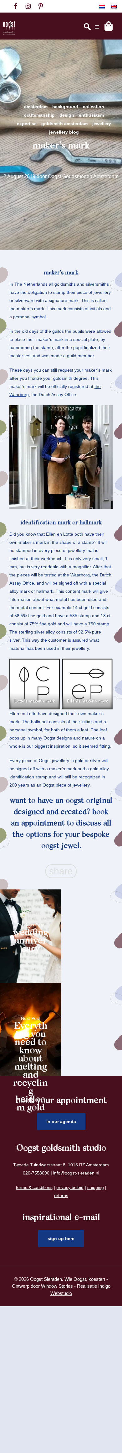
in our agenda (61, 1121)
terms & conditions (34, 1187)
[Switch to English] (114, 6)
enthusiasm (91, 115)
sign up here (61, 1238)
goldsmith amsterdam (64, 123)
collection (93, 106)
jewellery (101, 123)
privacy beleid (70, 1187)
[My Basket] (108, 26)
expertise (27, 123)
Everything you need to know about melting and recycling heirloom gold (30, 1033)
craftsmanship (39, 115)
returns (61, 1195)
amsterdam (36, 106)
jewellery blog (64, 132)
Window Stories (57, 1286)
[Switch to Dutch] (102, 6)
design (66, 115)
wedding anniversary (30, 940)
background (65, 106)
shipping (95, 1187)
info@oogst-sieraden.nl (76, 1172)
